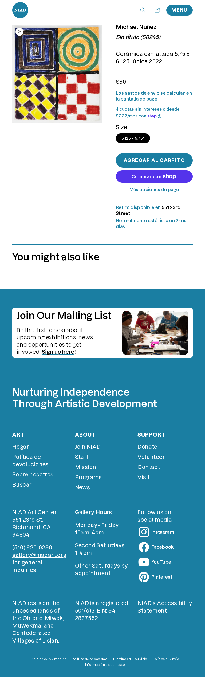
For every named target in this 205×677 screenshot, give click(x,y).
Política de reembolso (48, 659)
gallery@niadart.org (39, 555)
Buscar (22, 485)
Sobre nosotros (33, 475)
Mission (85, 467)
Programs (88, 477)
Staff (82, 457)
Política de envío (165, 659)
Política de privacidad (89, 659)
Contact (148, 467)
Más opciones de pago (154, 189)
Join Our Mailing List (64, 315)
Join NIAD (88, 447)
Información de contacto (105, 664)
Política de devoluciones (30, 460)
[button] (143, 10)
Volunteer (151, 457)
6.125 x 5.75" (132, 138)
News (82, 487)
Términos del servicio (129, 659)
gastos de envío (142, 93)
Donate (147, 447)
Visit (143, 477)
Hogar (20, 447)
